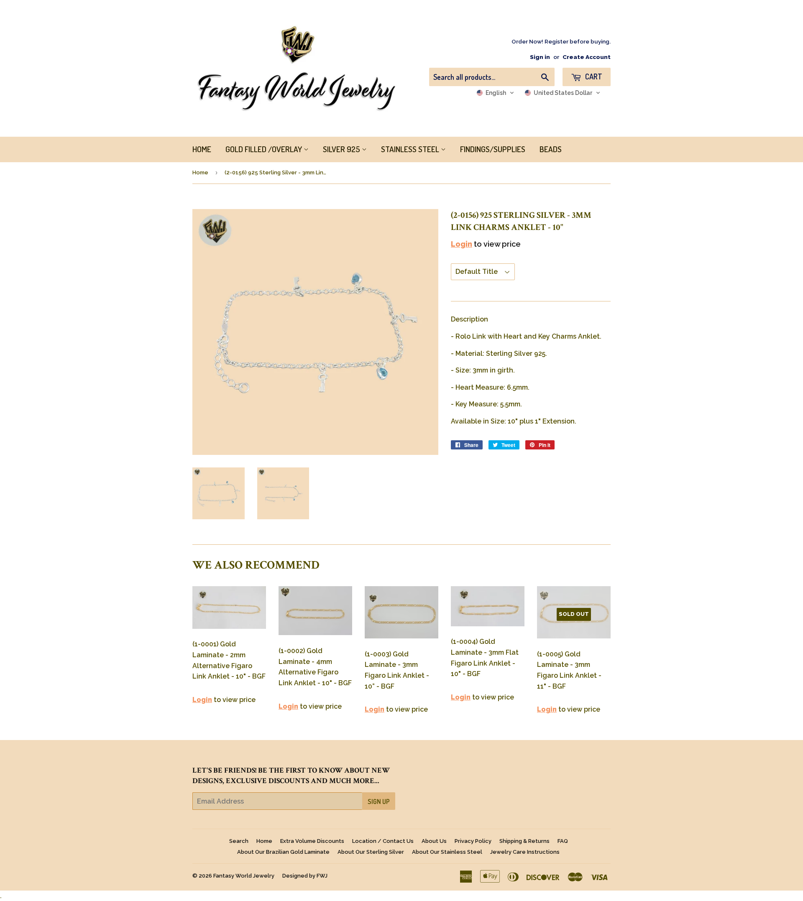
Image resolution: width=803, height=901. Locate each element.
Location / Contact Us (383, 841)
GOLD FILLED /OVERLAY (264, 149)
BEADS (551, 149)
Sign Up (379, 801)
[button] (495, 93)
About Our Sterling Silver (371, 852)
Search (238, 841)
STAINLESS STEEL (411, 149)
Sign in (540, 57)
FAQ (562, 841)
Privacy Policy (473, 841)
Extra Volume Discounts (312, 841)
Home (200, 172)
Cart (592, 76)
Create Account (587, 57)
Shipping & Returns (524, 841)
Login (461, 244)
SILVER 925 (342, 149)
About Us (434, 841)
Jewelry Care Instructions (525, 852)
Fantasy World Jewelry (243, 876)
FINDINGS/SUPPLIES (492, 149)
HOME (201, 149)
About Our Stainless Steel (447, 852)
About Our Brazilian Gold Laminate (283, 852)
